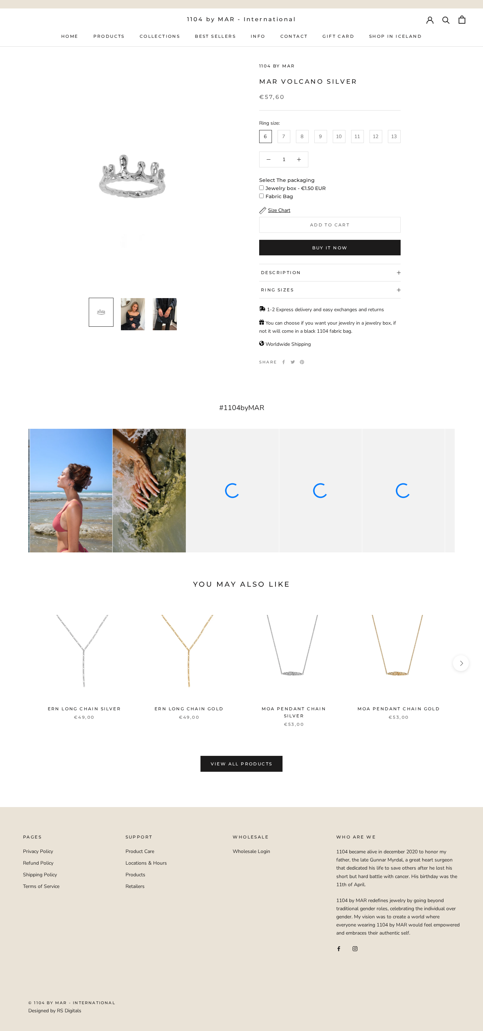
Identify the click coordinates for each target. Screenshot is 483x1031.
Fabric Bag (279, 196)
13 (394, 136)
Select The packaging (287, 180)
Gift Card (338, 36)
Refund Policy (38, 863)
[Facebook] (283, 362)
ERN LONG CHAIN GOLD (189, 708)
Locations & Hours (146, 863)
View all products (242, 763)
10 (339, 136)
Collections (160, 36)
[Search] (446, 19)
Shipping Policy (40, 874)
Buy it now (330, 247)
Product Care (140, 851)
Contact (294, 36)
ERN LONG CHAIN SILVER (84, 708)
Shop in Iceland (395, 36)
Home (69, 36)
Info (258, 36)
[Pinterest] (302, 362)
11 (357, 136)
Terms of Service (41, 886)
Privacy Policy (38, 851)
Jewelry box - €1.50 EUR (296, 188)
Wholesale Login (251, 851)
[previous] (22, 663)
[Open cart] (462, 20)
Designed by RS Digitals (54, 1010)
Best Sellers (215, 36)
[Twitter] (293, 362)
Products (109, 36)
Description (281, 272)
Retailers (135, 886)
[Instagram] (355, 948)
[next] (461, 663)
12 (375, 136)
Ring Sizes (277, 289)
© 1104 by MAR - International (72, 1002)
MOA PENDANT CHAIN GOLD (398, 708)
